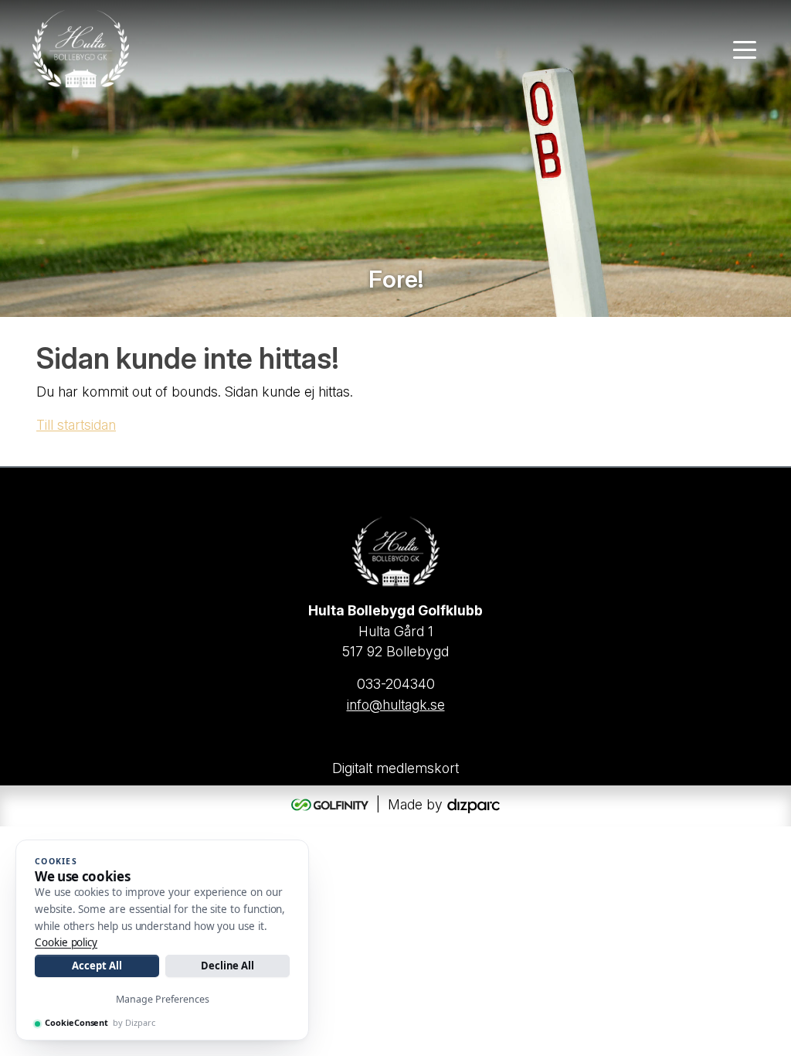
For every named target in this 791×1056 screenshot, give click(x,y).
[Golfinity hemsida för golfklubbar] (331, 804)
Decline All (227, 966)
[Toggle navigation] (744, 48)
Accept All (96, 966)
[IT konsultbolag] (473, 804)
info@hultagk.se (396, 705)
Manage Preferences (162, 999)
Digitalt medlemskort (395, 768)
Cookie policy (66, 942)
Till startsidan (76, 425)
